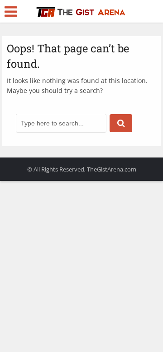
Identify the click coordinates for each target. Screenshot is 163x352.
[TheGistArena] (81, 10)
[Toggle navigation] (11, 12)
